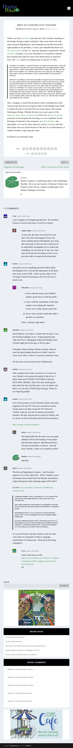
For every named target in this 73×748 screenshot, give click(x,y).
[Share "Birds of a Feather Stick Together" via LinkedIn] (41, 149)
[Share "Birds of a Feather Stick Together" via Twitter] (27, 149)
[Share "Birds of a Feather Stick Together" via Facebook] (23, 149)
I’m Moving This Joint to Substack (14, 637)
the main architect (14, 50)
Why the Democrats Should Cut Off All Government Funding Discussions (25, 646)
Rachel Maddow (48, 121)
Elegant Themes (14, 745)
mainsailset (16, 330)
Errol (23, 551)
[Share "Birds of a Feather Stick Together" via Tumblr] (34, 149)
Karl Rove (25, 38)
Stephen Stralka (26, 230)
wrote (18, 60)
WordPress (28, 745)
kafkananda (25, 287)
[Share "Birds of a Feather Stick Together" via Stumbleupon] (48, 149)
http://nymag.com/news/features (26, 424)
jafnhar (10, 693)
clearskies (10, 685)
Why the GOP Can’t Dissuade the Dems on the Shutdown (21, 654)
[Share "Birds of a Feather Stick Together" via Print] (55, 149)
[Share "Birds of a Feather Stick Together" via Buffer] (45, 149)
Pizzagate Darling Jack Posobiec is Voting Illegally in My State (22, 650)
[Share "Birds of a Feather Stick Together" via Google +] (30, 149)
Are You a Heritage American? (13, 641)
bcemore (15, 263)
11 (46, 29)
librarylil (10, 677)
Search (6, 582)
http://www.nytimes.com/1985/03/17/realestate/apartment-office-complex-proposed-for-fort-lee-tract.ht (40, 561)
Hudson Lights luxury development (22, 115)
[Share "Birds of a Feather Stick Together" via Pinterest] (38, 149)
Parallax (15, 369)
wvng (14, 216)
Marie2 (23, 432)
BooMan (28, 29)
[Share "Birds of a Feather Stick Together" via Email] (52, 149)
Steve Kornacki (56, 115)
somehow (11, 54)
